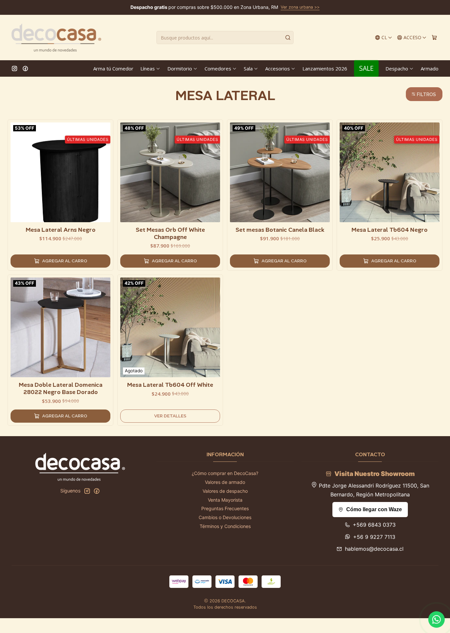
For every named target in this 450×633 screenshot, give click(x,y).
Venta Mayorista (225, 500)
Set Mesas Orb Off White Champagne (170, 233)
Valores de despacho (225, 491)
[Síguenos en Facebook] (25, 68)
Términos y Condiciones (225, 526)
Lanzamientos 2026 (324, 68)
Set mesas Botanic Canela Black (280, 229)
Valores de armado (225, 482)
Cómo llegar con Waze (374, 509)
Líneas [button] (147, 68)
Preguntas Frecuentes (225, 508)
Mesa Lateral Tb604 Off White (170, 384)
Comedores (218, 68)
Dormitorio (179, 68)
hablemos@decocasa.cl (374, 548)
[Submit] (288, 37)
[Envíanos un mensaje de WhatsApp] (436, 619)
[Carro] (434, 37)
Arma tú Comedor (113, 68)
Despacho (396, 68)
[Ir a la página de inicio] (56, 37)
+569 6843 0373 (374, 524)
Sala (248, 68)
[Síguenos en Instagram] (14, 68)
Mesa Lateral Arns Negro (61, 229)
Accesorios (277, 68)
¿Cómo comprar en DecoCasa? (225, 473)
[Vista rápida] (105, 170)
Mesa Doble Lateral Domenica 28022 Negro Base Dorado (60, 388)
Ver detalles (170, 415)
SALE (366, 68)
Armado (429, 68)
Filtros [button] (426, 94)
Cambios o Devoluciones (225, 517)
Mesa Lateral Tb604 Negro (390, 229)
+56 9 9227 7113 (374, 537)
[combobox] (225, 37)
